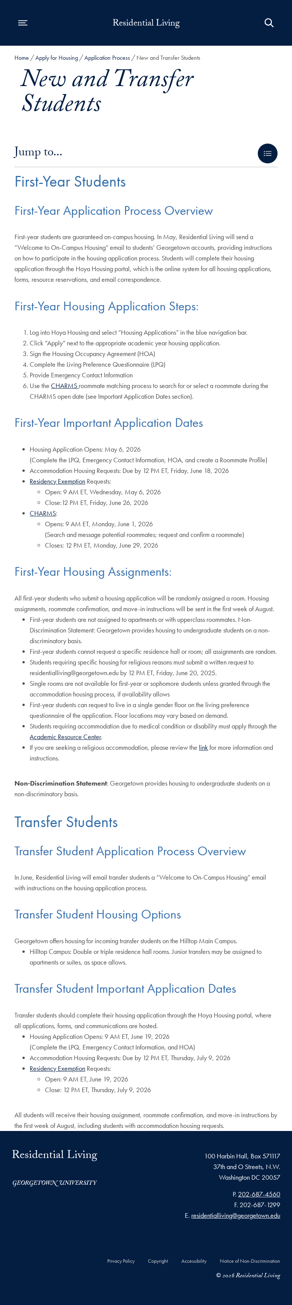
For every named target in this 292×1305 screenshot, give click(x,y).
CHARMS (65, 385)
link (203, 747)
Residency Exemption (57, 481)
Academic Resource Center (65, 736)
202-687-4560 (259, 1194)
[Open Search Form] (269, 23)
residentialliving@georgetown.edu (235, 1215)
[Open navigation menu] (23, 23)
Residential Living (146, 24)
